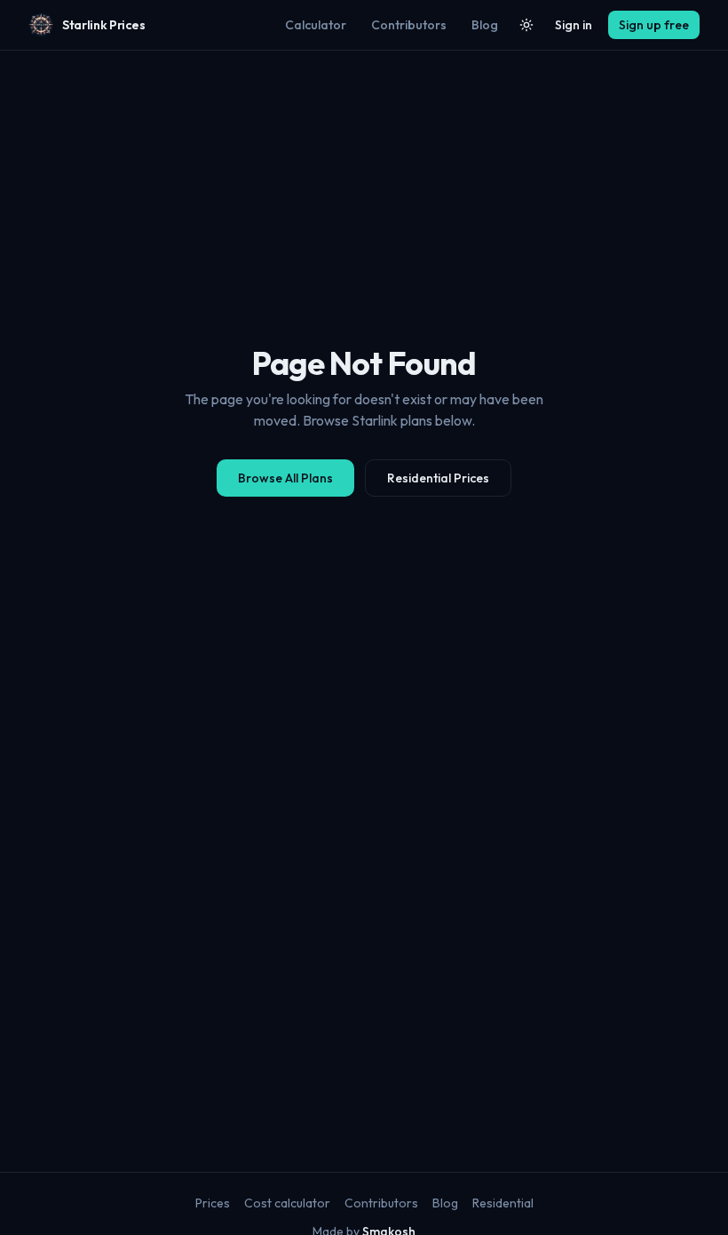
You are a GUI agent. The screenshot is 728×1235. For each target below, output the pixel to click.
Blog (484, 25)
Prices (212, 1203)
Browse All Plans (285, 478)
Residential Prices (438, 478)
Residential (503, 1203)
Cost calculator (287, 1203)
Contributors (409, 25)
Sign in (573, 25)
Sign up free (654, 25)
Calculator (315, 25)
